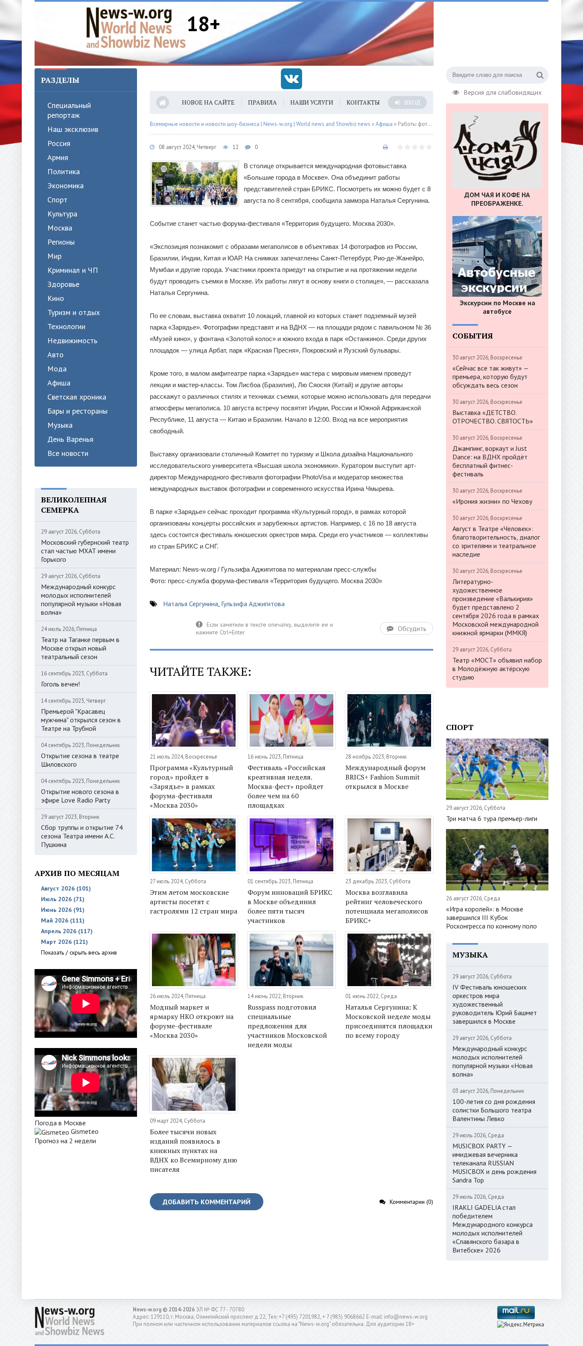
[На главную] (136, 27)
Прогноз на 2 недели (65, 1140)
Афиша (58, 383)
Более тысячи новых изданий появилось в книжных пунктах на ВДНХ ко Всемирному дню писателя (193, 1150)
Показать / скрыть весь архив (79, 952)
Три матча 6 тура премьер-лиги (491, 818)
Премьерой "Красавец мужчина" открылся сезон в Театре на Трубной (81, 720)
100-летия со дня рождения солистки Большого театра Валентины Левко (493, 1110)
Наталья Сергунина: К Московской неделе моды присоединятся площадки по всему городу (388, 1021)
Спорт (57, 199)
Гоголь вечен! (60, 684)
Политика (63, 171)
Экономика (65, 185)
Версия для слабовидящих (502, 91)
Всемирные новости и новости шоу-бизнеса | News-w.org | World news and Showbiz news (260, 124)
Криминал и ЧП (72, 270)
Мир (54, 256)
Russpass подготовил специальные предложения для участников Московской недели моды (287, 1025)
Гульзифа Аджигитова (253, 603)
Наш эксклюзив (72, 129)
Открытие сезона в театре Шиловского (80, 759)
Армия (57, 157)
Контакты (363, 102)
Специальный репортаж (69, 110)
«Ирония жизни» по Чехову (492, 501)
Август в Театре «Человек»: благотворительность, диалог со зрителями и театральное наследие (496, 541)
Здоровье (63, 284)
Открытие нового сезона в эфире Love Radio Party (80, 795)
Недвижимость (72, 340)
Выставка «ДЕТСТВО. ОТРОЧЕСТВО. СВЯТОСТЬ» (492, 416)
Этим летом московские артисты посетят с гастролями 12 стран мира (193, 902)
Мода (57, 369)
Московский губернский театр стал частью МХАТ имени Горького (85, 551)
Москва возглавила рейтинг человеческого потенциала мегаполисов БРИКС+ (386, 906)
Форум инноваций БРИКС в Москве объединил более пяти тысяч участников (290, 906)
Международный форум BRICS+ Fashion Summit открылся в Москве (385, 777)
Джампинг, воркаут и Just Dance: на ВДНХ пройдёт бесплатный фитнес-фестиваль (490, 461)
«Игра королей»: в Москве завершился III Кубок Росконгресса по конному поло (491, 917)
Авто (55, 354)
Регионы (61, 242)
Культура (62, 214)
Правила (262, 102)
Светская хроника (76, 397)
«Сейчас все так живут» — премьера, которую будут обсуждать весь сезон (490, 376)
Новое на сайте (208, 102)
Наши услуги (311, 102)
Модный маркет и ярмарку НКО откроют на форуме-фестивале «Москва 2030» (191, 1021)
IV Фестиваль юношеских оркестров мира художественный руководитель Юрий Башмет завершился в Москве (494, 1004)
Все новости (67, 453)
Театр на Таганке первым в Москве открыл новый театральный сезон (80, 648)
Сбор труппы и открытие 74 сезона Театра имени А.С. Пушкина (82, 836)
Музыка (60, 425)
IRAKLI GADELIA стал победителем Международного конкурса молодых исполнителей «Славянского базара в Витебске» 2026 (492, 1228)
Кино (55, 298)
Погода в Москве (60, 1122)
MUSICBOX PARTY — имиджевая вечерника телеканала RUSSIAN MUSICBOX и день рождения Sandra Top (494, 1163)
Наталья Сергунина (190, 603)
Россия (58, 143)
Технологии (66, 326)
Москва (59, 228)
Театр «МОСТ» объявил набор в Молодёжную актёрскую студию (497, 668)
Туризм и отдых (73, 312)
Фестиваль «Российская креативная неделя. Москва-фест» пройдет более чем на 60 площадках (287, 786)
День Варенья (70, 439)
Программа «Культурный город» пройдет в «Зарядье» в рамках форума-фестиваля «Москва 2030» (191, 786)
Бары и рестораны (77, 411)
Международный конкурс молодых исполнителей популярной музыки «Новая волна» (81, 599)
